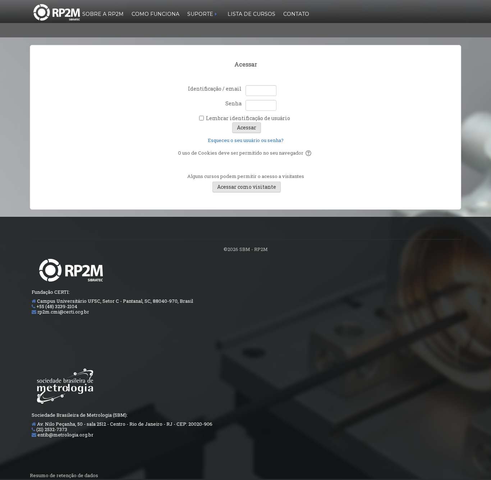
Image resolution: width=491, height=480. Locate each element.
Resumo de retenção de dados (64, 475)
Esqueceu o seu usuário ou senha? (246, 140)
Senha (233, 103)
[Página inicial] (56, 11)
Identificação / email (215, 88)
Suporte (200, 14)
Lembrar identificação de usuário (248, 118)
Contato (296, 14)
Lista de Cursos (251, 14)
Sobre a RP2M (103, 14)
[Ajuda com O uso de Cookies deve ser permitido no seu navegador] (308, 153)
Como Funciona (155, 14)
